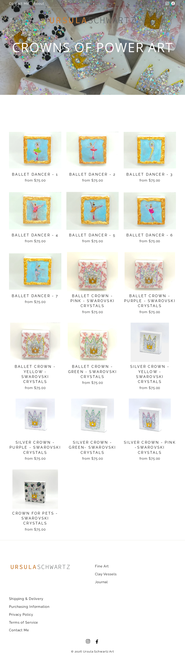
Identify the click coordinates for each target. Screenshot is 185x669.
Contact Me (19, 4)
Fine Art (102, 566)
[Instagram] (88, 641)
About (39, 4)
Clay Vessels (106, 574)
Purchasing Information (29, 607)
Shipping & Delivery (26, 599)
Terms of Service (23, 622)
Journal (101, 582)
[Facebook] (97, 641)
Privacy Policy (21, 615)
